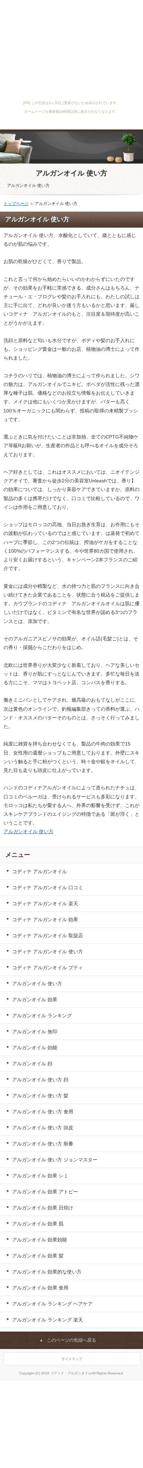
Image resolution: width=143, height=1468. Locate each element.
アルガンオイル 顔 (32, 1063)
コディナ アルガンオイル (39, 871)
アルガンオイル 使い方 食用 (42, 1111)
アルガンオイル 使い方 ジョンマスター (55, 1159)
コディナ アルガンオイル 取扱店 (47, 935)
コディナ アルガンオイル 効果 (45, 919)
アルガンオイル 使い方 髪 (40, 1095)
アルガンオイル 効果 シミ (40, 1175)
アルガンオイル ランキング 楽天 (47, 1320)
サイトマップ (71, 1359)
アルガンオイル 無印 (34, 1031)
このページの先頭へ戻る (71, 1340)
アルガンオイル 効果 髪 (38, 1255)
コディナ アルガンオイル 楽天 (45, 903)
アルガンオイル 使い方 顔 (40, 1079)
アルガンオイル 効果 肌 (38, 1223)
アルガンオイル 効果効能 (39, 1239)
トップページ (15, 203)
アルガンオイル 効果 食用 (40, 1288)
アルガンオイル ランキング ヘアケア (52, 1304)
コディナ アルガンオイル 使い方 (47, 951)
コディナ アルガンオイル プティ (47, 967)
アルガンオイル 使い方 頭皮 (42, 1127)
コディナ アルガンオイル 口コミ (47, 887)
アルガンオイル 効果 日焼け (42, 1207)
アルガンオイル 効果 (34, 999)
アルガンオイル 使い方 (71, 173)
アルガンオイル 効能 (34, 1047)
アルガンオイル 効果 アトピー (45, 1191)
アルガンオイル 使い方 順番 (42, 1143)
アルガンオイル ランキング (42, 1015)
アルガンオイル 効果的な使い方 (47, 1271)
